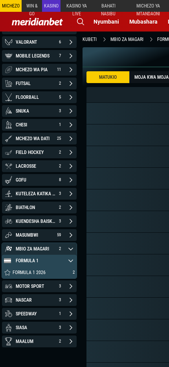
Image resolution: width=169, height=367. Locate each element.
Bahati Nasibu (108, 7)
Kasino (51, 6)
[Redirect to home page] (37, 22)
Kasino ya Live (76, 7)
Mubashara (143, 22)
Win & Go (32, 7)
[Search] (80, 22)
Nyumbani (106, 22)
